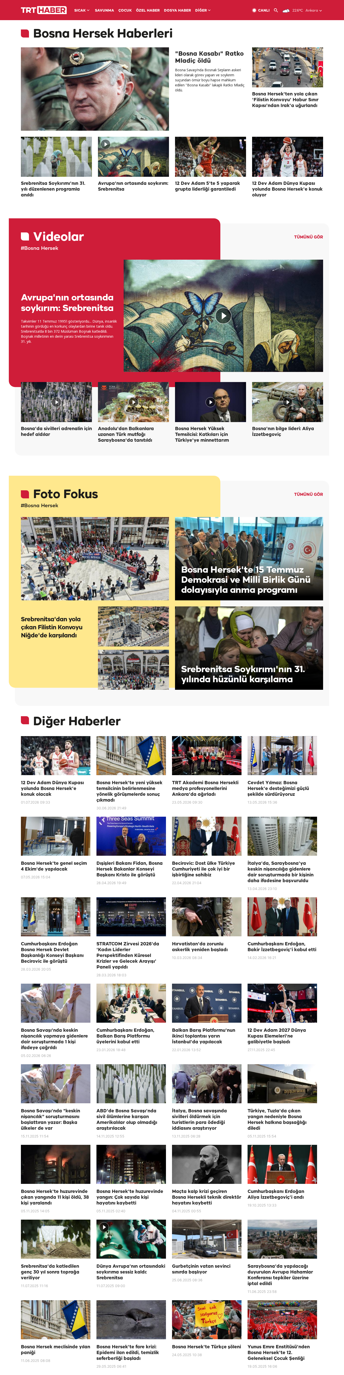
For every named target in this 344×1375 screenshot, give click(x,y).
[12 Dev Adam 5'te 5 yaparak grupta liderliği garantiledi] (210, 157)
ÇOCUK (125, 11)
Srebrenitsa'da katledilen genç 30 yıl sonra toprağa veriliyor (50, 1272)
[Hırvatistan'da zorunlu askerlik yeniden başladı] (207, 916)
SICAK (80, 11)
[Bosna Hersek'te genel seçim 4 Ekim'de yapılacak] (55, 836)
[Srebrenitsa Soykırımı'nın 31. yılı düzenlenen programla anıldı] (56, 157)
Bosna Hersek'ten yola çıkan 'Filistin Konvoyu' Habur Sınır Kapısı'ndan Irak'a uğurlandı (285, 100)
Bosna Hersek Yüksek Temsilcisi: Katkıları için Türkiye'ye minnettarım (202, 434)
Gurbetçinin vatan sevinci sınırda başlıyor (201, 1269)
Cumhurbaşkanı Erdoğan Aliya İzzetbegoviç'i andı (276, 1194)
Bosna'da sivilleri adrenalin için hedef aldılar (56, 431)
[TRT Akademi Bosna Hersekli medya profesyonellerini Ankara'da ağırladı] (207, 755)
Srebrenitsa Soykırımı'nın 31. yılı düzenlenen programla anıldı (53, 189)
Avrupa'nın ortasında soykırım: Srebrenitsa (133, 186)
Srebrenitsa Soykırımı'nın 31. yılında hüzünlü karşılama (243, 674)
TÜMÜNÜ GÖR (308, 237)
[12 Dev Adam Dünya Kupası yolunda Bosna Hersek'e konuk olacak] (55, 755)
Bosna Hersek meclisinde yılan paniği (55, 1350)
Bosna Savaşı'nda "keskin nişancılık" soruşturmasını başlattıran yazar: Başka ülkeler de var (50, 1120)
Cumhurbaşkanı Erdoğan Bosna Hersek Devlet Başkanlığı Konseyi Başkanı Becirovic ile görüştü (52, 953)
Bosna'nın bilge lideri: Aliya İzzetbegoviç (283, 431)
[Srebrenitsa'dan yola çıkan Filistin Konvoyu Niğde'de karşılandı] (95, 558)
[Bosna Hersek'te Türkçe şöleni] (207, 1319)
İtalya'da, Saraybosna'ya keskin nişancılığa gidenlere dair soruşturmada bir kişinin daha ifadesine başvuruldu (281, 872)
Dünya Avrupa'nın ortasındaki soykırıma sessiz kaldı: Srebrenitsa (130, 1272)
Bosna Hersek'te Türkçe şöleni (206, 1347)
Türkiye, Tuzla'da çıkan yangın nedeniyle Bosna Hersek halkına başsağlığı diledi (277, 1120)
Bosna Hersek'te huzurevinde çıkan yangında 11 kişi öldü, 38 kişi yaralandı (55, 1197)
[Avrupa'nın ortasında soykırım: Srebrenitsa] (133, 157)
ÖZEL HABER (148, 11)
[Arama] (277, 10)
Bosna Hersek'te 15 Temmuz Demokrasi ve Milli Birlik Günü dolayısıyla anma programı (246, 580)
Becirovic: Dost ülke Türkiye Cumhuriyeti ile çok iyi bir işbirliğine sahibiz (203, 869)
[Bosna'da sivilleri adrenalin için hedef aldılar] (56, 402)
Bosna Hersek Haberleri (103, 34)
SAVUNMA (104, 11)
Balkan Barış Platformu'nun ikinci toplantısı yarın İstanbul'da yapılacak (203, 1036)
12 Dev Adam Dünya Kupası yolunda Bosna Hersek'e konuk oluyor (287, 189)
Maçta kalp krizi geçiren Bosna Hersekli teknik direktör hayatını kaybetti (206, 1197)
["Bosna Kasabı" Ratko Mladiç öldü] (95, 89)
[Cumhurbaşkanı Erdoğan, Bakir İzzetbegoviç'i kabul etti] (282, 916)
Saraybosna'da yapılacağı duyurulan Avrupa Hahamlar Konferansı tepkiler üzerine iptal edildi (280, 1275)
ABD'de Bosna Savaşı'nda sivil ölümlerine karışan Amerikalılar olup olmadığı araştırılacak (126, 1120)
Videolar (58, 237)
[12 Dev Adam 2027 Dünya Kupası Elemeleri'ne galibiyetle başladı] (282, 1003)
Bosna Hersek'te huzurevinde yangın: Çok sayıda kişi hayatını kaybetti (129, 1197)
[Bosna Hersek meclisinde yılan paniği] (55, 1319)
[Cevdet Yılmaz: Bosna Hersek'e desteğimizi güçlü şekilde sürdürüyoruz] (282, 755)
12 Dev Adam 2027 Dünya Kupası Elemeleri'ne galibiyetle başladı (277, 1036)
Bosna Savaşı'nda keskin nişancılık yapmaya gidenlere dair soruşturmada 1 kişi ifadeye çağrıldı (54, 1039)
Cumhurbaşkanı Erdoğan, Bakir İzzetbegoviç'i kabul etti (282, 947)
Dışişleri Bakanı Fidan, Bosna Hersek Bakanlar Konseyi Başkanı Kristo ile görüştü (129, 869)
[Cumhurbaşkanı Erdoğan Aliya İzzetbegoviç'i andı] (282, 1164)
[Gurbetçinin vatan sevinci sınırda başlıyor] (207, 1239)
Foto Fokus (65, 494)
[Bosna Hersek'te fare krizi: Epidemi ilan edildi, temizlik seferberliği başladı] (131, 1319)
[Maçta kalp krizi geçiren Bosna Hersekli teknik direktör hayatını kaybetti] (207, 1164)
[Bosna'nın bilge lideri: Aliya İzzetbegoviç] (287, 402)
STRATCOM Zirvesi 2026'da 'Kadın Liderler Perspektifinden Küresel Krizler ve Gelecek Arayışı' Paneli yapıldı (127, 956)
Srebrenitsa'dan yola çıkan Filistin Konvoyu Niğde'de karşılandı (51, 627)
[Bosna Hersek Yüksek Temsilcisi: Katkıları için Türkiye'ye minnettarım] (210, 402)
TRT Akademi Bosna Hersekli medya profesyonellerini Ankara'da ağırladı (205, 788)
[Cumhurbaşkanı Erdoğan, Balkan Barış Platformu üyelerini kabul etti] (131, 1003)
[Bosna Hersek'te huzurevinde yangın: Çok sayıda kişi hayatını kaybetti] (131, 1164)
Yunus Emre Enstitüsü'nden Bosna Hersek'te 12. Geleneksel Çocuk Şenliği (279, 1353)
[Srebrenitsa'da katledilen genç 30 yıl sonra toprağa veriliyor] (55, 1239)
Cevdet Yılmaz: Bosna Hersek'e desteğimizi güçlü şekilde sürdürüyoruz (278, 788)
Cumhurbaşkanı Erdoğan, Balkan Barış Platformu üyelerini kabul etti (125, 1036)
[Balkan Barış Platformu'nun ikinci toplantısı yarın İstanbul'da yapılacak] (207, 1003)
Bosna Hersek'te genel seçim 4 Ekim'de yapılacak (54, 866)
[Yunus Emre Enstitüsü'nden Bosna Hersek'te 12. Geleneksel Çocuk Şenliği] (282, 1319)
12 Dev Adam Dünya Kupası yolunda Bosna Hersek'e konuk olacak (52, 788)
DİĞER (201, 11)
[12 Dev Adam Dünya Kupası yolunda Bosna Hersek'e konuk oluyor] (287, 157)
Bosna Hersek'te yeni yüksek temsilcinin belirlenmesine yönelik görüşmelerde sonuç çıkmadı (129, 791)
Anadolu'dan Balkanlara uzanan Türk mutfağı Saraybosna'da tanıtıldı (126, 434)
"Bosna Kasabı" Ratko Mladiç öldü (209, 57)
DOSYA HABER (177, 11)
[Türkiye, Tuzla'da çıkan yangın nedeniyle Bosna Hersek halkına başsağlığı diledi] (282, 1083)
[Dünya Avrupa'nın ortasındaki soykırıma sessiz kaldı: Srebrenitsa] (131, 1239)
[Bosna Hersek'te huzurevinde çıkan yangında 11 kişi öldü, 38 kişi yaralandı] (55, 1164)
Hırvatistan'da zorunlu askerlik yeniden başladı (200, 947)
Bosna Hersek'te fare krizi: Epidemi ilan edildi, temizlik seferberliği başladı (127, 1353)
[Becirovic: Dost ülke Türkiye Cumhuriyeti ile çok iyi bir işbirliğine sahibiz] (207, 836)
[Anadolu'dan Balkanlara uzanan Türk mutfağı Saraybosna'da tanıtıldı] (133, 402)
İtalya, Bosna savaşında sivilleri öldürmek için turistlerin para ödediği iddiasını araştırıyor (199, 1120)
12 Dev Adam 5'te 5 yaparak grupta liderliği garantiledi (207, 186)
